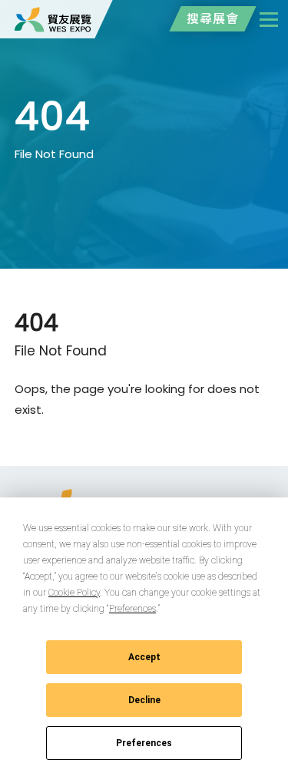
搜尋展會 (213, 19)
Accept (144, 657)
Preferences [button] (132, 608)
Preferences (144, 743)
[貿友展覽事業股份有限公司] (53, 19)
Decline (144, 700)
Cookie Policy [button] (74, 592)
